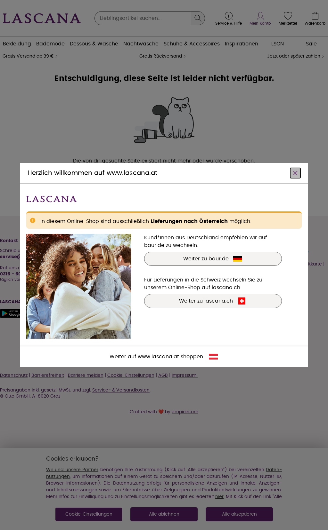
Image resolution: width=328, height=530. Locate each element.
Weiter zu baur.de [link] (206, 258)
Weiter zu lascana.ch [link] (206, 301)
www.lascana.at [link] (158, 356)
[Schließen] (295, 173)
